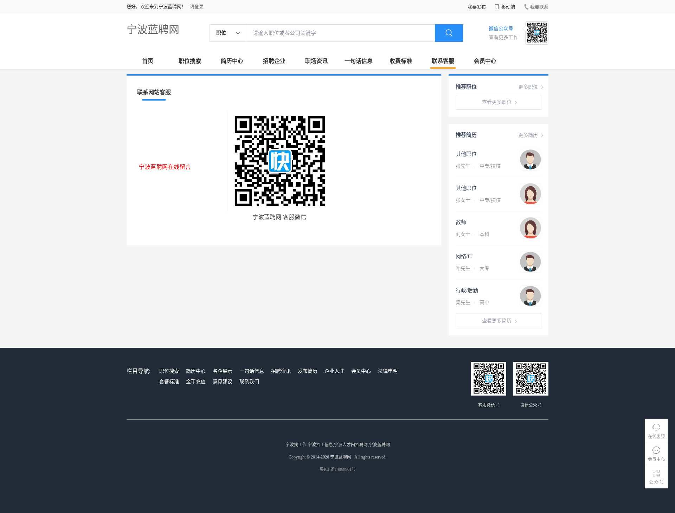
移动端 (507, 6)
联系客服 (443, 61)
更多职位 (528, 87)
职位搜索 (190, 61)
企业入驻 (334, 371)
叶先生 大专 (472, 268)
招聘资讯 (281, 371)
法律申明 (388, 371)
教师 (461, 222)
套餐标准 (169, 381)
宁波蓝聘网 (153, 29)
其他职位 (466, 154)
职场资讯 (316, 61)
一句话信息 (359, 61)
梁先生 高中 (472, 302)
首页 (147, 61)
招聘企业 (274, 61)
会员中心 (485, 61)
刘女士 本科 (472, 234)
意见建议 (222, 381)
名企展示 (222, 371)
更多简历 (528, 135)
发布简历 (307, 371)
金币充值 (196, 381)
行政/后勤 (467, 290)
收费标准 (401, 61)
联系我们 (249, 381)
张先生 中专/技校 (478, 166)
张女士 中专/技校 (478, 200)
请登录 (197, 6)
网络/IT (464, 256)
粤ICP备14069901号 (338, 469)
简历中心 (232, 61)
